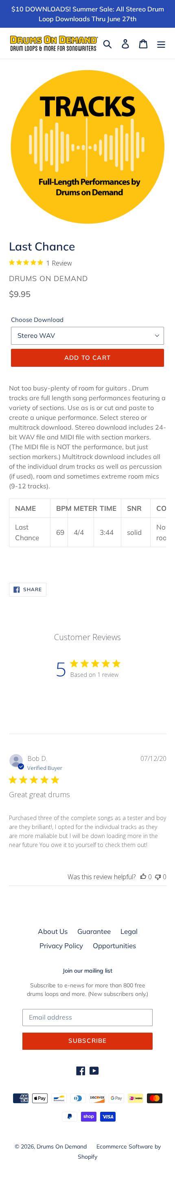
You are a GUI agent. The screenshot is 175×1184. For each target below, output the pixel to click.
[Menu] (161, 43)
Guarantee (94, 931)
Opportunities (114, 945)
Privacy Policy (61, 945)
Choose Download (37, 320)
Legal (129, 931)
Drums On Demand (62, 1146)
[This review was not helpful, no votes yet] (158, 876)
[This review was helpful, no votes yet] (143, 876)
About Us (53, 931)
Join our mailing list (87, 970)
